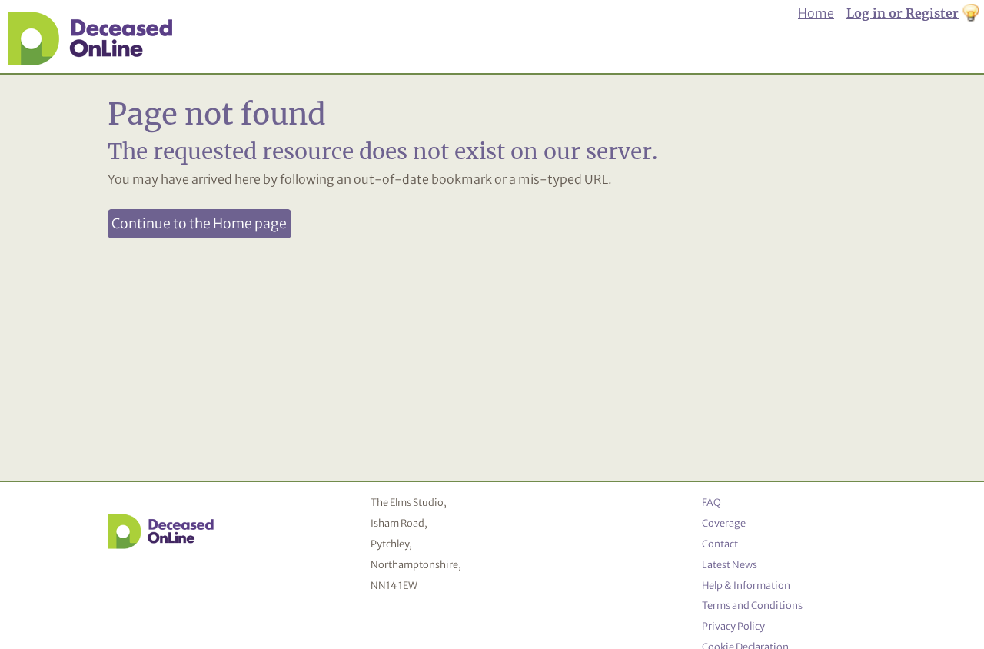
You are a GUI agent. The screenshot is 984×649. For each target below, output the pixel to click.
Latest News (729, 564)
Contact (720, 544)
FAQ (711, 502)
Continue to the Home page (199, 223)
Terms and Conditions (752, 605)
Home (816, 13)
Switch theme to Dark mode (971, 13)
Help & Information (746, 585)
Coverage (724, 523)
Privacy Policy (733, 626)
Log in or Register (902, 13)
